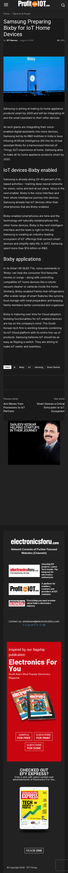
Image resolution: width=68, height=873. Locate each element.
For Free (24, 737)
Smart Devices (53, 367)
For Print (43, 737)
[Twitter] (41, 625)
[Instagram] (26, 625)
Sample (24, 736)
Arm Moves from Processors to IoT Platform (14, 407)
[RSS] (37, 625)
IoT (29, 367)
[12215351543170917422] (34, 463)
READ (34, 850)
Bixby (21, 367)
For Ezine (34, 748)
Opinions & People (22, 13)
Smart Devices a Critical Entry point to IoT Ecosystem (51, 407)
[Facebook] (6, 48)
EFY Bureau (12, 40)
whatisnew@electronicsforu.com (40, 621)
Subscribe (43, 736)
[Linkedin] (39, 48)
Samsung (39, 367)
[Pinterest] (23, 48)
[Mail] (32, 625)
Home (6, 13)
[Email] (47, 48)
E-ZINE (37, 850)
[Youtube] (44, 625)
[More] (55, 48)
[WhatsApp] (31, 48)
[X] (15, 48)
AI (14, 367)
